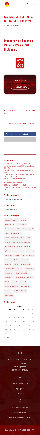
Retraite (30, 277)
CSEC (8, 242)
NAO (16, 264)
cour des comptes (11, 238)
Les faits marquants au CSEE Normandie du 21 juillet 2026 (19, 167)
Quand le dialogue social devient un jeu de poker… (19, 171)
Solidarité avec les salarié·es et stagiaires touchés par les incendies (18, 182)
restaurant (9, 277)
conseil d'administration (13, 233)
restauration (20, 277)
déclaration (10, 246)
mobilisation (23, 260)
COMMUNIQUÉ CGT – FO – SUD (15, 185)
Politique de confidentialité (20, 417)
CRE (22, 238)
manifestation (28, 255)
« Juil (6, 337)
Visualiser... (21, 86)
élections (9, 295)
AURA (23, 220)
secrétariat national (12, 286)
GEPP (27, 246)
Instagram (20, 393)
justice (18, 255)
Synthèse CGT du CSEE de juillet (15, 178)
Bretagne (16, 25)
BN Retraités (21, 224)
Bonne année (10, 229)
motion (8, 264)
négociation (26, 264)
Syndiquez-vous (20, 412)
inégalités (9, 255)
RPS (7, 282)
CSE (29, 238)
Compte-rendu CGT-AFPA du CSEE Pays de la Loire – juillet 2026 (19, 175)
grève (7, 251)
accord (8, 220)
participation (29, 268)
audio (16, 220)
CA (19, 229)
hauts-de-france (18, 251)
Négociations (10, 268)
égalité (8, 291)
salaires (23, 282)
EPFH (19, 246)
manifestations (11, 260)
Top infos (25, 286)
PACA (19, 268)
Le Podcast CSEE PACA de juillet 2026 (17, 164)
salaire (14, 282)
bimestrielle (9, 224)
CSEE (16, 242)
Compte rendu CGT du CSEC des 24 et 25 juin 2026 (20, 188)
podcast (8, 273)
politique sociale (21, 273)
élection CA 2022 (19, 291)
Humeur (30, 251)
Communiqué (28, 229)
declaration (26, 242)
